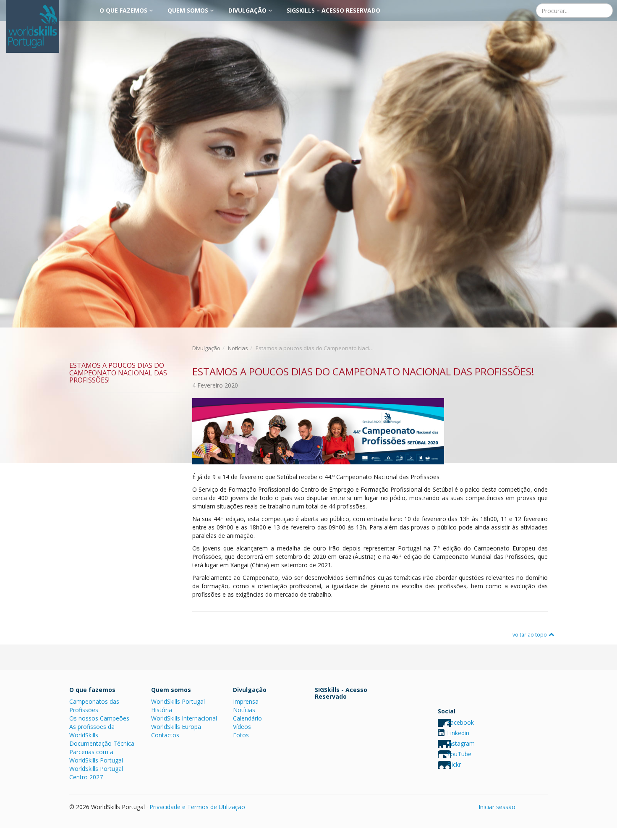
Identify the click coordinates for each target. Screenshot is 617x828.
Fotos (241, 735)
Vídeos (242, 727)
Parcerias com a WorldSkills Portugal (96, 756)
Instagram (461, 743)
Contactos (165, 735)
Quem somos (188, 10)
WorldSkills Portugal (178, 701)
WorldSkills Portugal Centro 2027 (96, 773)
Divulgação (248, 10)
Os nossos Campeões (99, 718)
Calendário (247, 718)
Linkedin (458, 733)
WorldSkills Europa (176, 727)
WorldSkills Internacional (184, 718)
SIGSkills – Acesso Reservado (333, 10)
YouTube (459, 754)
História (161, 710)
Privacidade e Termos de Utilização (197, 807)
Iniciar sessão (496, 807)
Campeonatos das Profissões (94, 705)
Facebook (460, 722)
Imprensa (246, 701)
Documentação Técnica (101, 743)
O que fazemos (124, 10)
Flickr (454, 764)
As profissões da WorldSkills (92, 731)
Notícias (238, 348)
